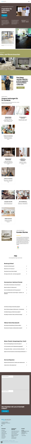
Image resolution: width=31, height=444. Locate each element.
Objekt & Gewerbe (8, 218)
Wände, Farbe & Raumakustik (8, 159)
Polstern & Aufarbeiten (8, 136)
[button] (28, 1)
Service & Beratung (23, 201)
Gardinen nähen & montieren (22, 118)
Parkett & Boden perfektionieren (8, 118)
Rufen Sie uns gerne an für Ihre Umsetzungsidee (25, 20)
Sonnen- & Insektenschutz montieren (23, 159)
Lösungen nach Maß (8, 201)
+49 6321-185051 (23, 435)
